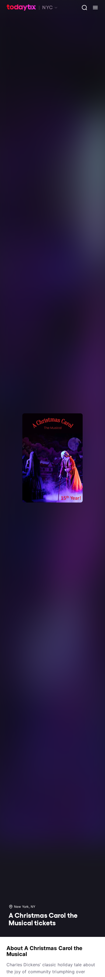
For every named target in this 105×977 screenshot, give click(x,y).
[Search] (82, 7)
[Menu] (93, 7)
